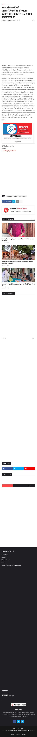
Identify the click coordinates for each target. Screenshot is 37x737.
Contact (18, 734)
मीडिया (3, 562)
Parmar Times (22, 208)
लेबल (30, 486)
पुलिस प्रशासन (5, 554)
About (12, 734)
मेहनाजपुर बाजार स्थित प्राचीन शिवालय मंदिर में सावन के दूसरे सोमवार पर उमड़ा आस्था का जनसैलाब (17, 262)
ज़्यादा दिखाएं (32, 219)
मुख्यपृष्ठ (3, 4)
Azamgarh (8, 4)
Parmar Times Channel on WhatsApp (11, 565)
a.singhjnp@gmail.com (9, 151)
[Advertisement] (18, 42)
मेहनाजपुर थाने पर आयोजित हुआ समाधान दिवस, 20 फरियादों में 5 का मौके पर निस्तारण (18, 285)
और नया (4, 338)
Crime (15, 196)
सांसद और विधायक (6, 560)
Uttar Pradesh (22, 196)
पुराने (33, 338)
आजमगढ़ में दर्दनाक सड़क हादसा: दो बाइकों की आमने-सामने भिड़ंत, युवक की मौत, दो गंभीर (18, 239)
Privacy (24, 734)
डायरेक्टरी (4, 557)
